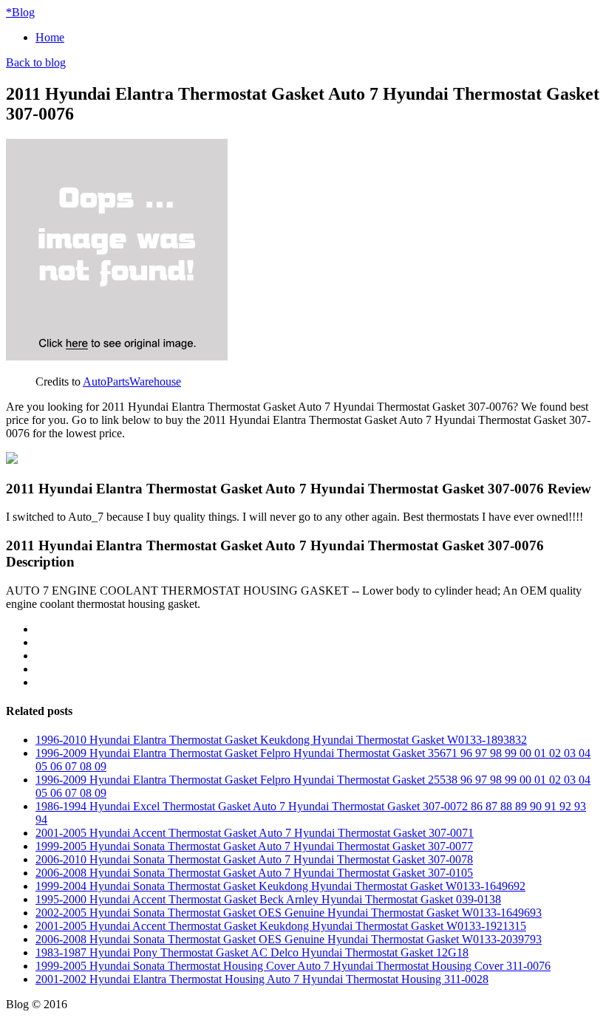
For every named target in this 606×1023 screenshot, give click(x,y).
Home (49, 37)
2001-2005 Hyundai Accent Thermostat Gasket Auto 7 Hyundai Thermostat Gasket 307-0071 (254, 833)
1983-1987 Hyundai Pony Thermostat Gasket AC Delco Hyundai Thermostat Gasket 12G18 (252, 952)
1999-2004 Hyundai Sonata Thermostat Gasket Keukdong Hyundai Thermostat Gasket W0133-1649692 (280, 886)
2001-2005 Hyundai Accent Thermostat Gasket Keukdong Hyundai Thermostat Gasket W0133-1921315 (280, 926)
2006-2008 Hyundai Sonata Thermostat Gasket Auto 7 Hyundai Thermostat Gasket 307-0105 (254, 872)
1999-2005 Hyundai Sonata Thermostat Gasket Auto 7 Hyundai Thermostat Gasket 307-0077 (254, 846)
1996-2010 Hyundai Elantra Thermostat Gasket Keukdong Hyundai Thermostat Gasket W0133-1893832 (281, 739)
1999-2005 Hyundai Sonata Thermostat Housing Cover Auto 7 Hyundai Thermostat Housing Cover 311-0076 (293, 965)
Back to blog (36, 62)
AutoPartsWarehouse (132, 381)
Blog (20, 12)
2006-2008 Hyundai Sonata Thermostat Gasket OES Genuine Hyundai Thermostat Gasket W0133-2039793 (288, 939)
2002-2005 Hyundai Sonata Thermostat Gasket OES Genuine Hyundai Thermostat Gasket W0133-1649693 (288, 912)
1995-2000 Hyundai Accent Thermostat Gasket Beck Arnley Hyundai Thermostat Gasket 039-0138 (268, 899)
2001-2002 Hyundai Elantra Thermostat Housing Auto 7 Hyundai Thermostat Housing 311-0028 (261, 979)
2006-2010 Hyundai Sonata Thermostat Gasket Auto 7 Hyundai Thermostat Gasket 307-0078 (254, 859)
